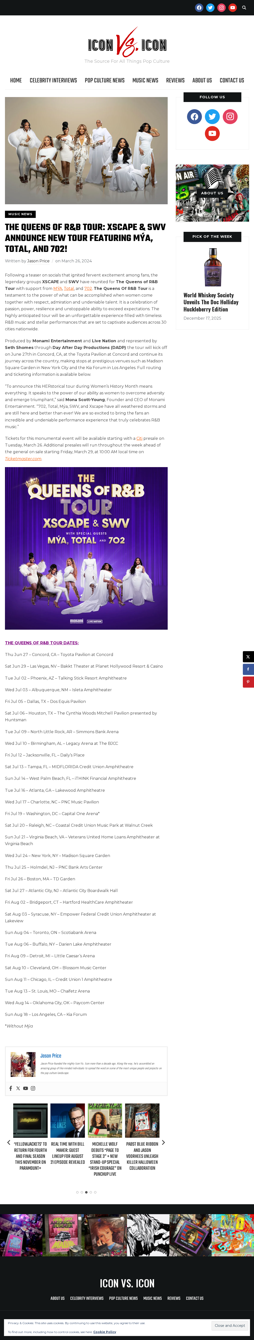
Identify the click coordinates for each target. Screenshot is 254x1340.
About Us (202, 81)
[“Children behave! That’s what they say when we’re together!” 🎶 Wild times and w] (106, 1235)
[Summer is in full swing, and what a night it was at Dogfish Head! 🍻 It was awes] (63, 1235)
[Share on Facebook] (248, 669)
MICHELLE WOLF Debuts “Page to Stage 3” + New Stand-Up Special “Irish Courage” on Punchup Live (67, 1159)
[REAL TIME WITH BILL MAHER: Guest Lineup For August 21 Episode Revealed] (30, 1106)
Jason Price (38, 261)
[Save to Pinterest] (248, 681)
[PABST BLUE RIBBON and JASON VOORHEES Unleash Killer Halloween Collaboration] (105, 1106)
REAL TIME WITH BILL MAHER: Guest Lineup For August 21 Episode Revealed (30, 1153)
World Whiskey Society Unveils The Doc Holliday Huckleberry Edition (211, 302)
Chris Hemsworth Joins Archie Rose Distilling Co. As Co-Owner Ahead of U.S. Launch (142, 1156)
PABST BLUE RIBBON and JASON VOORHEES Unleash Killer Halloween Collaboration (105, 1156)
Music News (145, 81)
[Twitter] (18, 1089)
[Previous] (9, 1142)
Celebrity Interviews (53, 81)
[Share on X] (248, 656)
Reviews (175, 81)
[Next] (163, 1142)
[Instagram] (33, 1089)
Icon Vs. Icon (127, 1282)
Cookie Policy (104, 1332)
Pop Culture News (105, 81)
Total (69, 288)
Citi (139, 438)
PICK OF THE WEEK (212, 236)
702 (88, 288)
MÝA (57, 288)
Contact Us (232, 81)
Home (16, 81)
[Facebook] (10, 1089)
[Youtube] (25, 1089)
